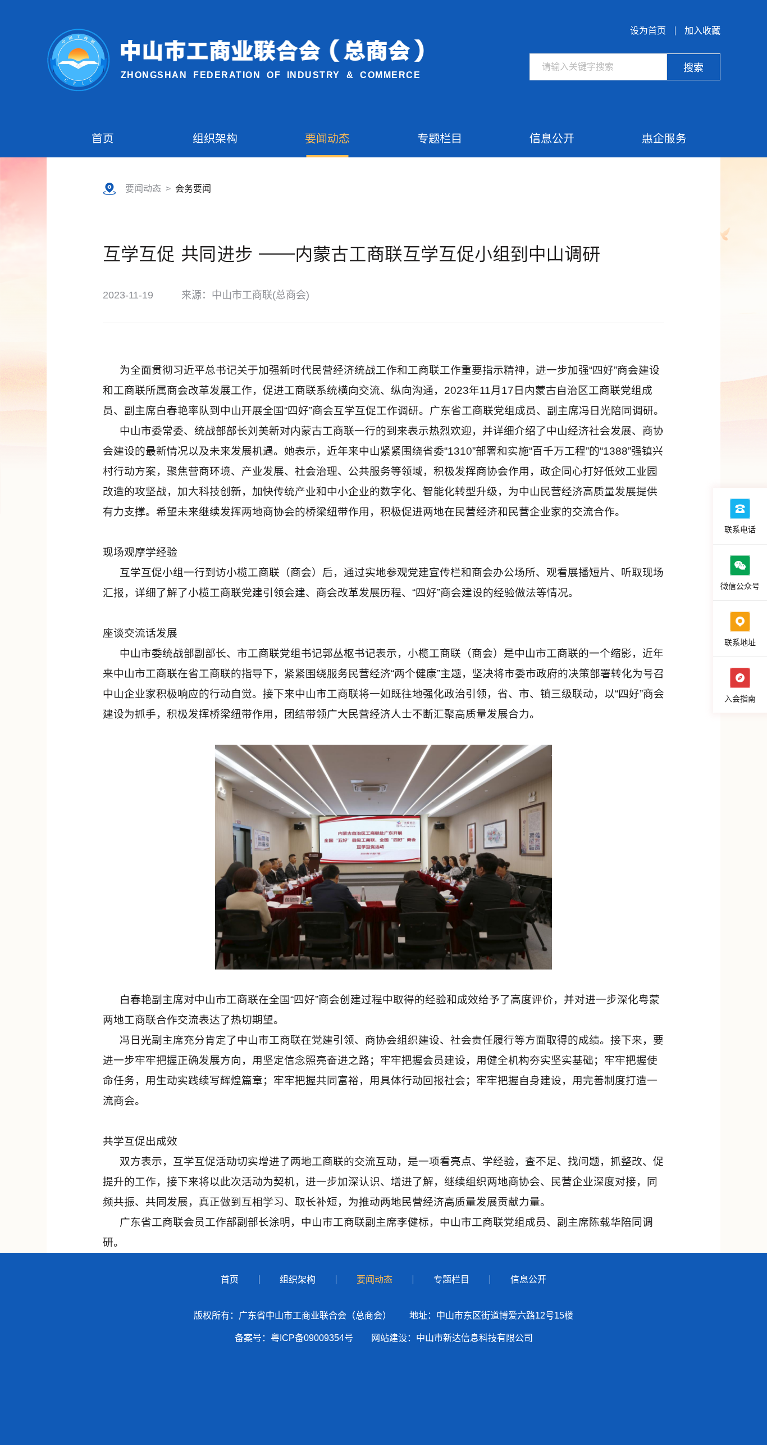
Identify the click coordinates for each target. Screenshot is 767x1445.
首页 (103, 138)
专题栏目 (439, 138)
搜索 (693, 68)
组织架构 (215, 138)
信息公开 (551, 138)
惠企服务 (664, 138)
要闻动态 (327, 138)
